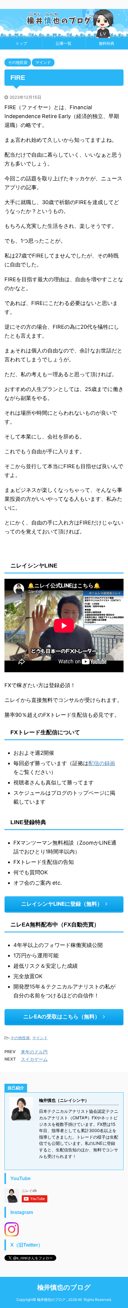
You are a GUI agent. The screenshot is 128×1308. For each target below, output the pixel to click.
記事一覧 (63, 43)
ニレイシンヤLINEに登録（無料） (61, 904)
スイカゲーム (34, 1059)
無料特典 (106, 43)
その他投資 (20, 1037)
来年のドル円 (34, 1052)
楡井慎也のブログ (64, 1287)
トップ (21, 43)
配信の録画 (101, 763)
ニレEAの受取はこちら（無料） (61, 1016)
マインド (40, 1037)
